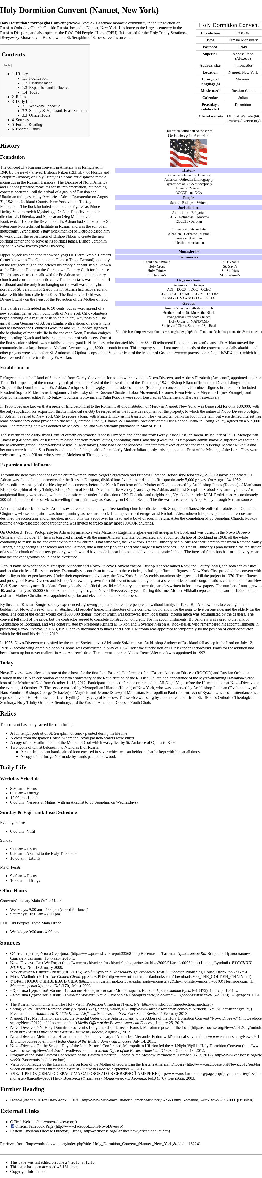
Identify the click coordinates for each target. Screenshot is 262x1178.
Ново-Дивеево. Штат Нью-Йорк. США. (45, 1100)
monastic (120, 23)
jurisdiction (166, 23)
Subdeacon (52, 216)
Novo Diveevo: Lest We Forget (35, 963)
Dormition (243, 104)
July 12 (246, 643)
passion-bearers (102, 738)
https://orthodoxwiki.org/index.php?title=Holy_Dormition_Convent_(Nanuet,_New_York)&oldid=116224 (113, 1144)
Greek (180, 238)
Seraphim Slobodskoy (204, 489)
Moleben (74, 454)
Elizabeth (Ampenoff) (212, 378)
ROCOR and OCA (189, 192)
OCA (172, 217)
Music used (210, 90)
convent (48, 167)
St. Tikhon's (230, 262)
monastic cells (46, 279)
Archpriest (50, 197)
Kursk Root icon (119, 484)
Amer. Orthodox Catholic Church (189, 308)
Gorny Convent (89, 378)
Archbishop (29, 231)
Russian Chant (243, 90)
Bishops (187, 202)
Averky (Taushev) (135, 489)
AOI (170, 289)
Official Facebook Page (34, 1126)
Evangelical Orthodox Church (188, 317)
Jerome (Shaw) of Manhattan (120, 692)
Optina (156, 742)
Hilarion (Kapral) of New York (129, 688)
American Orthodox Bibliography (188, 179)
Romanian (186, 217)
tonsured (150, 397)
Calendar (210, 97)
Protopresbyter (46, 532)
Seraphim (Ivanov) (15, 177)
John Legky (95, 387)
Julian (243, 97)
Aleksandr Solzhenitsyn (123, 643)
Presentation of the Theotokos (134, 382)
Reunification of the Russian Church (132, 678)
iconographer (51, 523)
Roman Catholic (114, 406)
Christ (37, 747)
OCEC (206, 289)
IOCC (193, 289)
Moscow (203, 217)
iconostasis (75, 279)
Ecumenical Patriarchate (188, 229)
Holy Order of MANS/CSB (189, 321)
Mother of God (156, 484)
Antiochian (180, 212)
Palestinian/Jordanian (188, 242)
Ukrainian (195, 238)
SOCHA (209, 298)
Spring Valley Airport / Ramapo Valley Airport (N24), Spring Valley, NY (69, 1009)
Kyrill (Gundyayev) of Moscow (91, 697)
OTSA (179, 298)
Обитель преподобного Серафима (40, 953)
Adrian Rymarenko (75, 197)
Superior (210, 54)
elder (128, 37)
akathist (244, 348)
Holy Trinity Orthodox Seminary (43, 702)
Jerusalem (115, 378)
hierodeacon (123, 387)
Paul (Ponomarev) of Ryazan (191, 692)
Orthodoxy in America (189, 135)
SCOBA (193, 298)
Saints (174, 202)
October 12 (33, 688)
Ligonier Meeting (188, 188)
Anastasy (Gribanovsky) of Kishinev (29, 440)
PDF (101, 976)
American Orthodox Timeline (188, 175)
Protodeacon (229, 508)
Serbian (196, 221)
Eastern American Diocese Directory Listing (46, 1131)
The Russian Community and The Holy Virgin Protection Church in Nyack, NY (75, 1004)
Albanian (174, 234)
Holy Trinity (157, 271)
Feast (40, 299)
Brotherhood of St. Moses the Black (189, 312)
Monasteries (189, 251)
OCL (173, 294)
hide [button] (7, 65)
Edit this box (125, 332)
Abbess (46, 323)
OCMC (185, 294)
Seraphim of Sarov (87, 37)
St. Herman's (156, 275)
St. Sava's (230, 266)
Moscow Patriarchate (145, 445)
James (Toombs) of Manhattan (236, 484)
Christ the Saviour (157, 262)
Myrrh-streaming (212, 678)
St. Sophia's (230, 271)
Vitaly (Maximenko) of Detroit (65, 231)
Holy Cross (157, 266)
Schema (42, 445)
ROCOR (243, 33)
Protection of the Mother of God (82, 299)
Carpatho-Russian (197, 234)
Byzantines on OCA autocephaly (189, 184)
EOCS (181, 289)
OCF (163, 294)
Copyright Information (28, 1171)
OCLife (212, 294)
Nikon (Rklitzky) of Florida (80, 172)
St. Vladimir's (230, 275)
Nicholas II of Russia (81, 747)
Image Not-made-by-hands (65, 756)
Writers (202, 202)
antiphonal (8, 494)
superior (254, 378)
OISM (167, 298)
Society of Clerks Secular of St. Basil (189, 326)
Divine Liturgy (12, 299)
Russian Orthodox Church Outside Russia (34, 28)
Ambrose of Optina (70, 352)
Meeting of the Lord (222, 450)
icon (41, 284)
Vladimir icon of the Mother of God (137, 352)
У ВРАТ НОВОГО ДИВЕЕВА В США (44, 981)
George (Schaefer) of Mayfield (64, 692)
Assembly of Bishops (188, 285)
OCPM (199, 294)
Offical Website (22, 1122)
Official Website (240, 116)
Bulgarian (198, 212)
